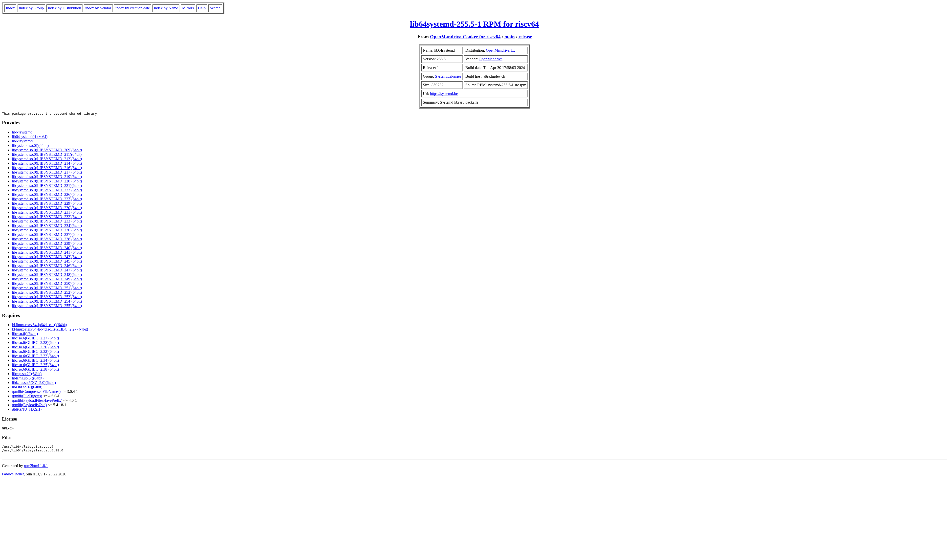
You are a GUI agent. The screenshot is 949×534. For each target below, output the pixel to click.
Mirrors (188, 8)
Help (202, 8)
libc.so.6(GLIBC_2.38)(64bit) (35, 369)
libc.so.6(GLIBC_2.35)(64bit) (35, 365)
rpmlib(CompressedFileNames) (36, 391)
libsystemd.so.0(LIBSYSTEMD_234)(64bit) (47, 225)
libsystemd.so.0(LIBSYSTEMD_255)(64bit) (47, 306)
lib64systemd (22, 132)
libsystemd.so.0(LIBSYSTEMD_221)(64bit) (47, 185)
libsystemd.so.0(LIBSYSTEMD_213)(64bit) (47, 159)
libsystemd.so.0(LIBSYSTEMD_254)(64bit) (47, 301)
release (525, 36)
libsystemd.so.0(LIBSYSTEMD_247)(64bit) (47, 270)
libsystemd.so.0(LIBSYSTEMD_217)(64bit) (47, 172)
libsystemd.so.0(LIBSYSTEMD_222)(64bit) (47, 190)
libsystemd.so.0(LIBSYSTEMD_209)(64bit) (47, 150)
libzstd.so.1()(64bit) (27, 387)
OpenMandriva (490, 59)
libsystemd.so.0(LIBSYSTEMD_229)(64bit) (47, 203)
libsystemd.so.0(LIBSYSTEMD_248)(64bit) (47, 274)
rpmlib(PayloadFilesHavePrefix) (37, 400)
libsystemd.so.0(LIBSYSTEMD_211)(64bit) (47, 154)
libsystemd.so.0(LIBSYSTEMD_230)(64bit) (47, 208)
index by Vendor (98, 8)
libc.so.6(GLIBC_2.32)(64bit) (35, 351)
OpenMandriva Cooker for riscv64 (465, 36)
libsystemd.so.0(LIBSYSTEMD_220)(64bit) (47, 181)
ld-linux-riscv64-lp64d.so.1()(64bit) (39, 325)
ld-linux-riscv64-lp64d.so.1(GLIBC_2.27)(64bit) (50, 329)
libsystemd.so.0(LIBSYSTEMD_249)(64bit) (47, 279)
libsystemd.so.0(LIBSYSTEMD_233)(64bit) (47, 221)
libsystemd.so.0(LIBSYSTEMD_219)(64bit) (47, 177)
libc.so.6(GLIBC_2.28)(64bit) (35, 342)
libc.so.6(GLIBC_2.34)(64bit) (35, 360)
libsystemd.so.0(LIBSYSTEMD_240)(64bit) (47, 248)
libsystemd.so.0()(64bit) (30, 145)
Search (215, 8)
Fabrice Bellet (13, 474)
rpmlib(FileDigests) (27, 396)
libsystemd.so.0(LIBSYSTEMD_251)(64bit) (47, 288)
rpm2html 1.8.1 (36, 466)
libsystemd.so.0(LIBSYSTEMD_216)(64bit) (47, 168)
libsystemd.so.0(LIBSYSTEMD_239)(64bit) (47, 243)
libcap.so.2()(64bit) (27, 374)
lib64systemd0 (23, 141)
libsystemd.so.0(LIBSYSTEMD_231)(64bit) (47, 212)
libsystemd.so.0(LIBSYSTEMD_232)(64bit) (47, 217)
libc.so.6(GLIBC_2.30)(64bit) (35, 347)
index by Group (31, 8)
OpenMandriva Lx (500, 50)
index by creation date (132, 8)
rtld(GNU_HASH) (27, 409)
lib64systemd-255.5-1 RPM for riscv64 (474, 24)
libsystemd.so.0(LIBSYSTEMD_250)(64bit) (47, 283)
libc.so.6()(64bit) (25, 334)
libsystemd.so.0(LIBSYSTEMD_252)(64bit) (47, 292)
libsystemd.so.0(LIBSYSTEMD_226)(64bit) (47, 194)
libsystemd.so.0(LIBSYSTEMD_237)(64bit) (47, 234)
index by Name (166, 8)
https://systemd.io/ (444, 93)
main (509, 36)
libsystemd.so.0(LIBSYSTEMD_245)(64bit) (47, 261)
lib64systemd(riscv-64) (29, 136)
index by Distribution (64, 8)
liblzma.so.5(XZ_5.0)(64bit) (34, 382)
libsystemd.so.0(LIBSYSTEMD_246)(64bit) (47, 266)
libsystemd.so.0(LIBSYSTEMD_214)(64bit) (47, 163)
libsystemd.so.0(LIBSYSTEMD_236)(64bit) (47, 230)
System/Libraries (448, 76)
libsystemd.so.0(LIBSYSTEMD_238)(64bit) (47, 239)
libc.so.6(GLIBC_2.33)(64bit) (35, 356)
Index (10, 8)
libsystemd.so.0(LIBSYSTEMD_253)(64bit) (47, 297)
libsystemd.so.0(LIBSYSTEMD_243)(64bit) (47, 257)
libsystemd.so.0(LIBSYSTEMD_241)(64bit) (47, 252)
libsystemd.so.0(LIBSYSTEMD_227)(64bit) (47, 199)
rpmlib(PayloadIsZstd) (29, 405)
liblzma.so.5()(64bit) (27, 378)
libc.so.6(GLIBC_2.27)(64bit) (35, 338)
